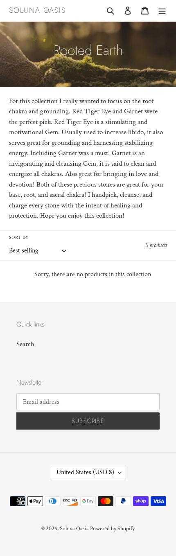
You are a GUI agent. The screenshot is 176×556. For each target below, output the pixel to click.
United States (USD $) (85, 472)
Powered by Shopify (112, 528)
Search (25, 344)
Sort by (19, 237)
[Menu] (162, 10)
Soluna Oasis (37, 10)
